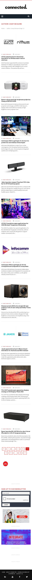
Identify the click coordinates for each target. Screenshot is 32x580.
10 (22, 449)
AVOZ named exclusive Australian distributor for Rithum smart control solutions (13, 58)
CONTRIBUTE (11, 574)
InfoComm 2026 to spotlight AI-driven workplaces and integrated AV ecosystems (14, 265)
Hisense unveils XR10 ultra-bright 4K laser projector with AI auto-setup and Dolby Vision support (16, 307)
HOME (3, 572)
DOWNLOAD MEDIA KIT (23, 572)
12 (6, 453)
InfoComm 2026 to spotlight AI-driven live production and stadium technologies (15, 141)
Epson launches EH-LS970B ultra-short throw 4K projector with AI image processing (15, 432)
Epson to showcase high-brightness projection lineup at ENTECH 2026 (15, 100)
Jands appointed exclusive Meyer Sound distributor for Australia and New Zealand (14, 349)
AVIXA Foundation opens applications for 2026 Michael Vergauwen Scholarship (14, 224)
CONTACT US (19, 574)
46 (20, 453)
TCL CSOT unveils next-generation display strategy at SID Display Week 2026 (15, 391)
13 (10, 453)
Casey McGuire (7, 54)
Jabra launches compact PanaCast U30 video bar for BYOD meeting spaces (15, 183)
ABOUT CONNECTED (11, 572)
